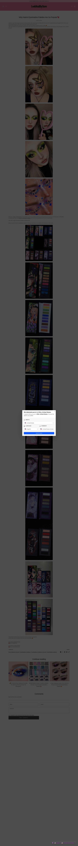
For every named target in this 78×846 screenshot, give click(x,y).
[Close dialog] (54, 411)
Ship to (27, 419)
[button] (63, 843)
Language (28, 426)
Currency (44, 426)
